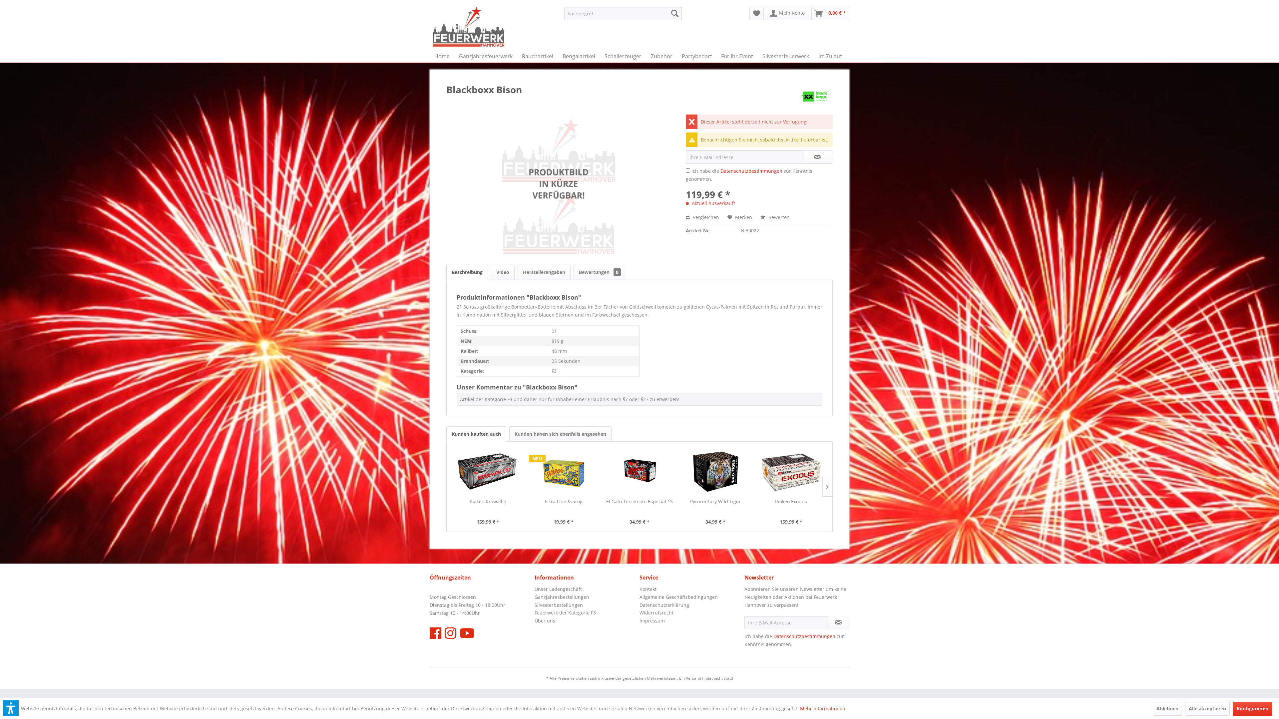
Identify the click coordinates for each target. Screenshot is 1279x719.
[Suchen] (675, 13)
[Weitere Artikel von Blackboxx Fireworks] (815, 96)
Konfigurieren (1252, 708)
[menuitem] (623, 13)
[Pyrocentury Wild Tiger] (715, 471)
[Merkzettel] (756, 13)
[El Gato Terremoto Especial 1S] (639, 471)
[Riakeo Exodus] (791, 471)
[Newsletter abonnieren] (838, 622)
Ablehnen (1167, 708)
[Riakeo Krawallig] (488, 471)
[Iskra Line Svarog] (564, 471)
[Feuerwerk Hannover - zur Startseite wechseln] (468, 27)
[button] (11, 708)
